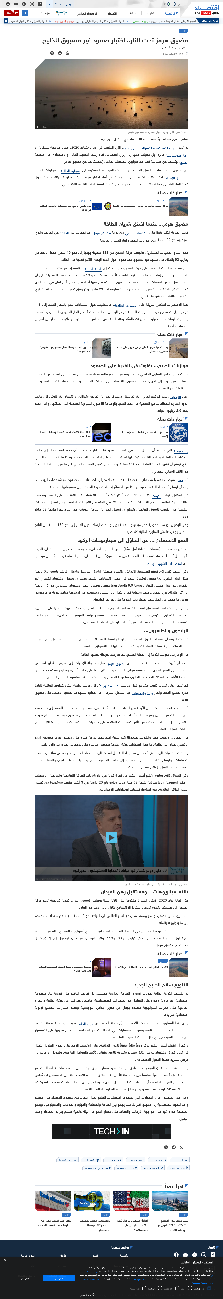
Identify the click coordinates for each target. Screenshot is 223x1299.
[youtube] (185, 1255)
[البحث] (25, 13)
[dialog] (111, 1278)
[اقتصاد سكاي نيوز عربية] (199, 10)
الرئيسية (170, 13)
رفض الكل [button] (25, 1278)
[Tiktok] (40, 4)
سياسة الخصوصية (199, 1282)
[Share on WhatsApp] (68, 53)
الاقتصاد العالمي (87, 13)
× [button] (5, 1260)
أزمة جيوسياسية (177, 155)
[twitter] (194, 1255)
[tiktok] (213, 1255)
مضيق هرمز (102, 232)
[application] (111, 838)
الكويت (156, 495)
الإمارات (175, 396)
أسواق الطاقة (70, 170)
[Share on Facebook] (60, 53)
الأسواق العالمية (126, 305)
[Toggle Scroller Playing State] (6, 20)
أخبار (95, 1255)
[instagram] (203, 1255)
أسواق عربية (28, 1255)
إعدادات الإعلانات (139, 1279)
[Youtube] (16, 4)
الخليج (184, 162)
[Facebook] (8, 4)
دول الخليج (85, 1023)
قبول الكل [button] (59, 1278)
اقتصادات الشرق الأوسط (164, 563)
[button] (60, 4)
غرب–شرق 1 (109, 685)
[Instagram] (32, 4)
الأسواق (112, 13)
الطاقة (64, 232)
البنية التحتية (93, 268)
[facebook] (176, 1255)
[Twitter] (24, 4)
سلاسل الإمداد (175, 177)
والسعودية (181, 450)
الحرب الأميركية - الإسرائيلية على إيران (150, 147)
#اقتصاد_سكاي (209, 20)
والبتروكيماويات (142, 693)
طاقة (63, 1255)
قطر (180, 480)
